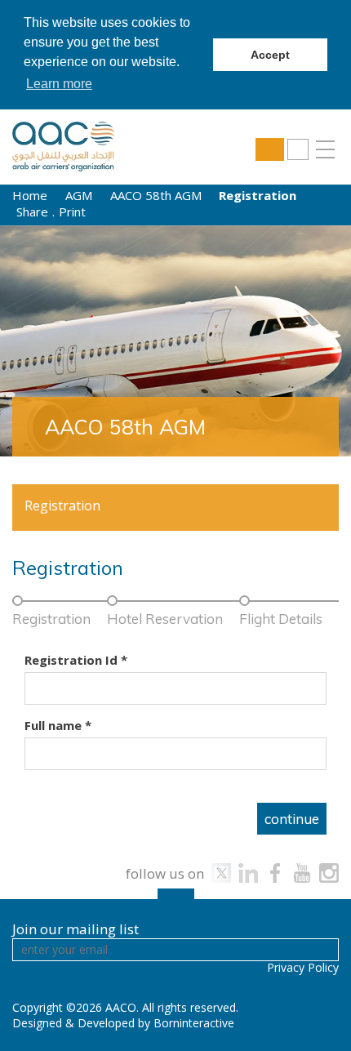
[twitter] (221, 873)
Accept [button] (270, 54)
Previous (34, 341)
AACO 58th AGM (156, 195)
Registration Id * (75, 660)
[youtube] (302, 873)
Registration (62, 505)
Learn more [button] (59, 84)
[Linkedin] (248, 873)
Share (32, 211)
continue (291, 818)
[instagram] (329, 873)
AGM (78, 195)
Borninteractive (193, 1023)
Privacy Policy (303, 967)
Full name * (175, 725)
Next (316, 341)
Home (29, 195)
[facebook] (275, 873)
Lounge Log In (269, 149)
